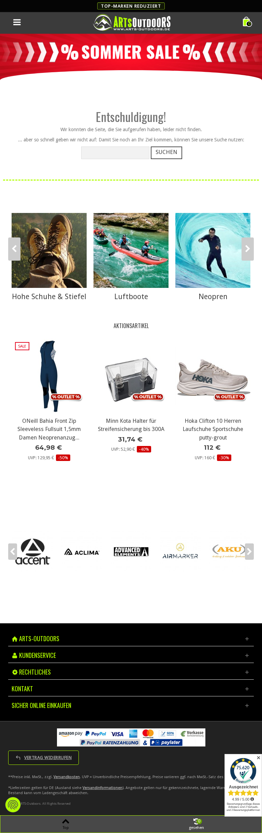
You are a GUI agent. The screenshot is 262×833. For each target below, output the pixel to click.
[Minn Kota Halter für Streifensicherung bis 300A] (49, 376)
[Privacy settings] (13, 805)
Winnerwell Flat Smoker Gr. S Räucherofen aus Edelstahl (213, 425)
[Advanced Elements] (81, 551)
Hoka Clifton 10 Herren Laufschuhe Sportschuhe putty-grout (131, 429)
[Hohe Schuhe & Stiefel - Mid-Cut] (49, 250)
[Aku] (180, 551)
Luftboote (131, 296)
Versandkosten (67, 777)
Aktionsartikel (131, 326)
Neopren (213, 296)
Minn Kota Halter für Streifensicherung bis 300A (49, 425)
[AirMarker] (131, 551)
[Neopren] (212, 250)
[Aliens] (229, 551)
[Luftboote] (131, 250)
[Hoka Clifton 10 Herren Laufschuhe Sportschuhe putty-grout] (131, 376)
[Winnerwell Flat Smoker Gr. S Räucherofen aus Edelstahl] (212, 376)
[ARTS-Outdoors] (132, 22)
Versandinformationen (102, 788)
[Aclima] (32, 551)
